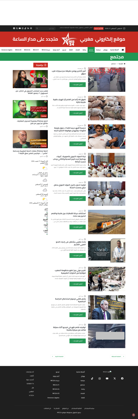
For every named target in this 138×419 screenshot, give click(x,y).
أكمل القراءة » (77, 84)
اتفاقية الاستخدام (77, 408)
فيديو (64, 50)
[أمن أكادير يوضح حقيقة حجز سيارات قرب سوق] (106, 79)
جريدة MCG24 (46, 50)
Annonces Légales (7, 50)
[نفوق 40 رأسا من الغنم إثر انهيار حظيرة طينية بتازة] (106, 108)
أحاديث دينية (30, 379)
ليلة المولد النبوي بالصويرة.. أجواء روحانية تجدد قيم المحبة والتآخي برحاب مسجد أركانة (69, 159)
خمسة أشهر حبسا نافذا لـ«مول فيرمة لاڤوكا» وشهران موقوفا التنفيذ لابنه (70, 129)
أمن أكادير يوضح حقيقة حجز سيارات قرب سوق (69, 72)
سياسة (98, 50)
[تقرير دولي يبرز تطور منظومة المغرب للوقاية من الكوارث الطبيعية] (106, 279)
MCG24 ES (18, 50)
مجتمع (91, 50)
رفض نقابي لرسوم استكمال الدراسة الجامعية (70, 300)
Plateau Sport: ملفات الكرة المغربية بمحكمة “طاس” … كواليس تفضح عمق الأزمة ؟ (30, 152)
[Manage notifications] (133, 414)
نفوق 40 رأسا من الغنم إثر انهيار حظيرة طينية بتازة (69, 101)
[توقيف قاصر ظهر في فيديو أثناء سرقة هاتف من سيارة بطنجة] (106, 336)
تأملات (32, 375)
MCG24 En (27, 50)
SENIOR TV (30, 383)
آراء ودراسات (30, 371)
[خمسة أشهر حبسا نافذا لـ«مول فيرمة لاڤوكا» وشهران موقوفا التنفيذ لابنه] (106, 136)
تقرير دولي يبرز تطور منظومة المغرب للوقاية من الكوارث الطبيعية (70, 272)
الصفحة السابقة (116, 356)
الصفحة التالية (59, 356)
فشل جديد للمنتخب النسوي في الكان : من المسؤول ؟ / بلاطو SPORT (32, 92)
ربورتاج (105, 50)
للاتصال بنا (57, 408)
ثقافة (71, 50)
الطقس (31, 391)
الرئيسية (121, 64)
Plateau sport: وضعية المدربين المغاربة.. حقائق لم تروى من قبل (32, 122)
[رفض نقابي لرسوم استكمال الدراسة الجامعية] (106, 307)
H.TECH (31, 395)
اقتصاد (77, 50)
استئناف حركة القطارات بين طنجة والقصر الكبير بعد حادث (68, 215)
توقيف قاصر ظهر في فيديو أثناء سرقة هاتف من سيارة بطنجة (69, 329)
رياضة (84, 50)
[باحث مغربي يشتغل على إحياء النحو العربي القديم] (106, 250)
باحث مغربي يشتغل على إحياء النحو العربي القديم (71, 243)
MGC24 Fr (36, 50)
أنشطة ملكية (114, 50)
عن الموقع (65, 408)
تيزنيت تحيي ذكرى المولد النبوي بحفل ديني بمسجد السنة (70, 186)
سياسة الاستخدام (89, 408)
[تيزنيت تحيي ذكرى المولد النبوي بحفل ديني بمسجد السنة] (106, 193)
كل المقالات (47, 408)
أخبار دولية (56, 50)
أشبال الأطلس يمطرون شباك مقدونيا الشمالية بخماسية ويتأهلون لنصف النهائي (68, 28)
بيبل (33, 387)
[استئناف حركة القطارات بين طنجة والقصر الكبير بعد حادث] (106, 222)
